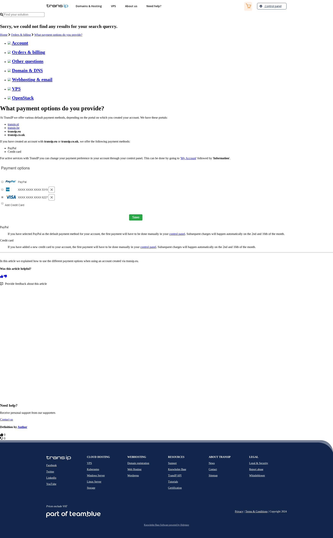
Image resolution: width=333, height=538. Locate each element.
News (212, 463)
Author (22, 427)
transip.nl (13, 124)
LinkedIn (51, 477)
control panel (177, 233)
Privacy (239, 511)
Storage (91, 487)
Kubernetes (93, 469)
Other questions (27, 61)
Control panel (273, 6)
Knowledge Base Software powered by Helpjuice (166, 525)
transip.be (13, 127)
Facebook (51, 465)
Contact (213, 469)
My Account (188, 158)
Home (4, 34)
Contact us (6, 419)
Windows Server (96, 475)
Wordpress (133, 475)
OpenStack (23, 97)
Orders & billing (21, 34)
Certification (175, 487)
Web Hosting (134, 469)
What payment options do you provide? (58, 34)
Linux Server (94, 481)
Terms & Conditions (256, 511)
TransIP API (175, 475)
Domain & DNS (27, 70)
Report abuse (256, 469)
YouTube (51, 484)
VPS (16, 88)
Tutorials (173, 481)
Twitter (50, 471)
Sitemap (213, 475)
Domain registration (138, 463)
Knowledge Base (177, 469)
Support (172, 463)
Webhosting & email (32, 79)
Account (20, 42)
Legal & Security (258, 463)
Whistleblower (257, 475)
